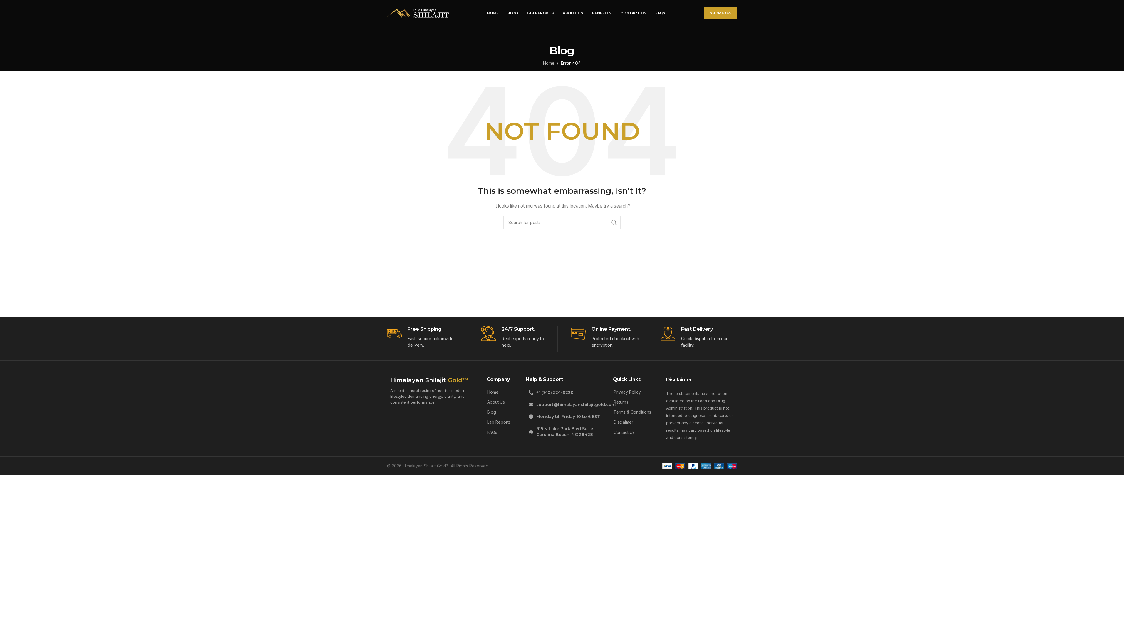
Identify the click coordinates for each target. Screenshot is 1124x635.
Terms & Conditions (632, 412)
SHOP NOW (720, 13)
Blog (491, 412)
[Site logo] (418, 12)
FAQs (492, 432)
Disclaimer (623, 422)
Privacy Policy (627, 392)
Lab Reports (499, 422)
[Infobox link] (425, 337)
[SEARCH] (614, 222)
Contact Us (624, 432)
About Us (496, 402)
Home (493, 392)
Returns (621, 402)
